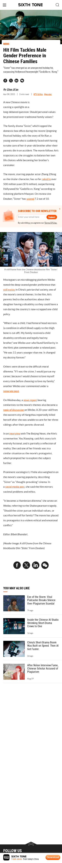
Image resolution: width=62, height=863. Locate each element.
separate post (11, 391)
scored (30, 198)
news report (30, 400)
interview (14, 433)
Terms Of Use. (50, 223)
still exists (9, 289)
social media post (15, 486)
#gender (48, 94)
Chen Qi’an (12, 89)
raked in (46, 179)
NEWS (6, 44)
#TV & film (38, 94)
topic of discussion (13, 409)
